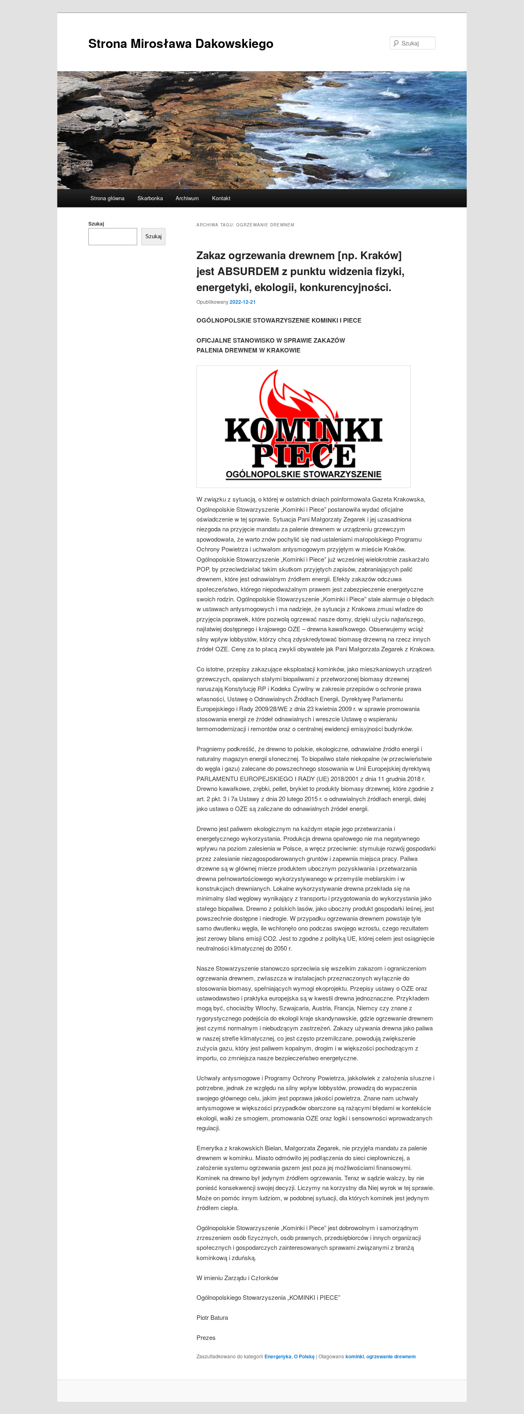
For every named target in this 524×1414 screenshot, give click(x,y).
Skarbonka (150, 198)
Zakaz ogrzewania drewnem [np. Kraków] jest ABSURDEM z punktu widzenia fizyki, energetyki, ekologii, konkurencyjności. (300, 270)
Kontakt (221, 198)
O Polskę (304, 1356)
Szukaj (96, 223)
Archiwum (187, 198)
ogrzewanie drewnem (391, 1356)
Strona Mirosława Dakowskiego (180, 43)
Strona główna (107, 198)
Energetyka (277, 1356)
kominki (355, 1356)
